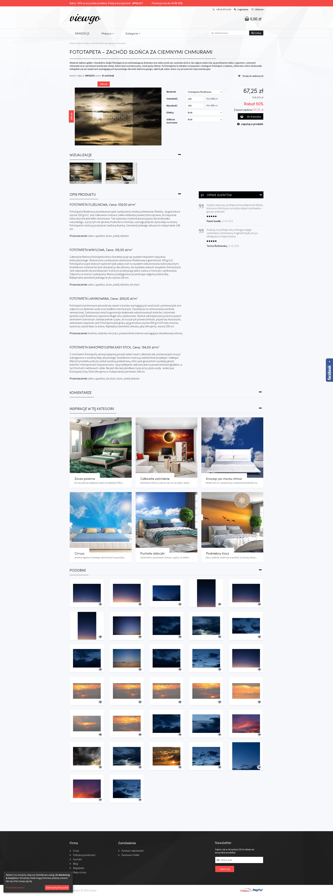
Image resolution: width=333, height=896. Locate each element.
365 (212, 105)
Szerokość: (172, 98)
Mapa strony (79, 872)
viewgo (85, 17)
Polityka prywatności (84, 855)
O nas (76, 850)
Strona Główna (76, 43)
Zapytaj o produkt (252, 124)
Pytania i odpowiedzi (132, 850)
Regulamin (78, 868)
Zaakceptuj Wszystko (57, 887)
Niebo (87, 43)
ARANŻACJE (82, 33)
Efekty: (170, 112)
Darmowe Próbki (130, 855)
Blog (75, 863)
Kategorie (132, 33)
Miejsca (106, 33)
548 (212, 98)
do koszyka (253, 116)
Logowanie (243, 9)
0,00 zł (255, 18)
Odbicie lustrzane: (172, 121)
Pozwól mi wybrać (15, 887)
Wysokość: (172, 105)
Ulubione (259, 9)
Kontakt (77, 859)
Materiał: (171, 91)
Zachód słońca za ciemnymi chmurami (109, 43)
